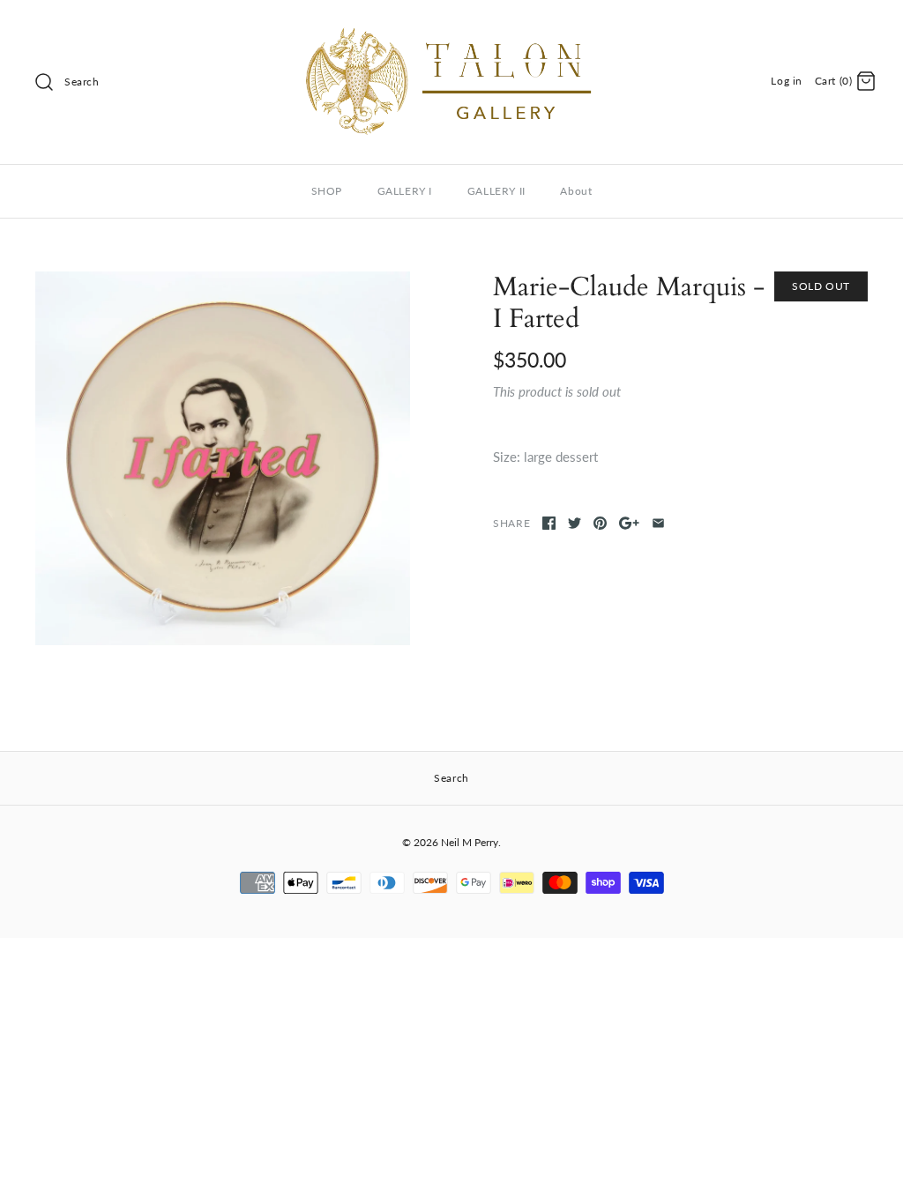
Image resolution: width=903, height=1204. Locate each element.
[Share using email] (658, 523)
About (576, 190)
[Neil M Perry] (451, 28)
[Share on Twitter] (574, 523)
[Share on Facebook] (549, 523)
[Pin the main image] (600, 523)
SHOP (326, 190)
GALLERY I (404, 190)
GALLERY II (496, 190)
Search (82, 81)
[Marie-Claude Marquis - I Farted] (222, 458)
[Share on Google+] (629, 523)
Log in (786, 80)
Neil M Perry (469, 842)
